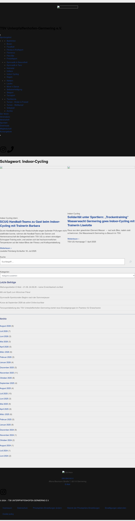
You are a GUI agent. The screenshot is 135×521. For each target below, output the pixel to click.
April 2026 (4, 346)
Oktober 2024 (6, 440)
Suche (3, 256)
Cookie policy (8, 514)
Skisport (10, 92)
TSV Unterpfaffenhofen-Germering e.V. (31, 28)
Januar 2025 (5, 424)
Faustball (10, 46)
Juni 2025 (4, 398)
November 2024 (7, 435)
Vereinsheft (4, 119)
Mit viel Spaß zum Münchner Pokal (15, 292)
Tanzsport (11, 95)
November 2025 (7, 372)
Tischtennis (11, 99)
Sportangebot (5, 37)
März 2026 (4, 351)
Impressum (7, 508)
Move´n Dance (13, 86)
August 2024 (5, 445)
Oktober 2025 (6, 377)
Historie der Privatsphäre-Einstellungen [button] (83, 508)
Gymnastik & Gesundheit (17, 62)
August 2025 (5, 388)
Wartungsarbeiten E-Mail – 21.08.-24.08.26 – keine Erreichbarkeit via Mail (31, 287)
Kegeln (10, 77)
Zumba (10, 111)
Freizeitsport (12, 58)
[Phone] (10, 149)
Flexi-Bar (10, 55)
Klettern (10, 80)
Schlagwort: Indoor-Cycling (24, 161)
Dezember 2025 (7, 367)
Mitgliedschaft (5, 128)
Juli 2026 (4, 331)
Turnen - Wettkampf (15, 105)
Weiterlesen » (6, 248)
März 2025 (4, 414)
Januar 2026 (5, 362)
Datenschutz (22, 508)
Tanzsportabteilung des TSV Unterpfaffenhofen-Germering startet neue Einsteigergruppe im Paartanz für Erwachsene (50, 307)
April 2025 (4, 409)
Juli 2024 (4, 450)
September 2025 (7, 383)
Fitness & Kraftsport (15, 49)
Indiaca (10, 71)
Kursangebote (6, 131)
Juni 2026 (4, 336)
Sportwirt (3, 122)
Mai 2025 (4, 403)
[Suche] (130, 261)
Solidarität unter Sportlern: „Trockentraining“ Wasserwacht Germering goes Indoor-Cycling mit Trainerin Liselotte (101, 221)
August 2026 (5, 325)
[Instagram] (3, 149)
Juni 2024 (4, 455)
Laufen (10, 83)
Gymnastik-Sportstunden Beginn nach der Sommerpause (24, 297)
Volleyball (11, 107)
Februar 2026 (5, 357)
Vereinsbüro (5, 116)
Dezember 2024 (7, 429)
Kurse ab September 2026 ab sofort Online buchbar (22, 302)
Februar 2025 (5, 419)
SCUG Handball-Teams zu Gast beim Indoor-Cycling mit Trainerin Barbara (30, 223)
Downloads (4, 125)
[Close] (0, 135)
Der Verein (4, 113)
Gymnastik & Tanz (14, 65)
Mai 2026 (4, 341)
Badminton (11, 40)
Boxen (9, 43)
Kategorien (4, 271)
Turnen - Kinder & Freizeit (17, 102)
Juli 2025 (4, 393)
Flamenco (11, 52)
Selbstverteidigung (14, 89)
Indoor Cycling (13, 74)
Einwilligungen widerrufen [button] (115, 508)
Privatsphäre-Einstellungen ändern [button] (47, 508)
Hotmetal (10, 68)
